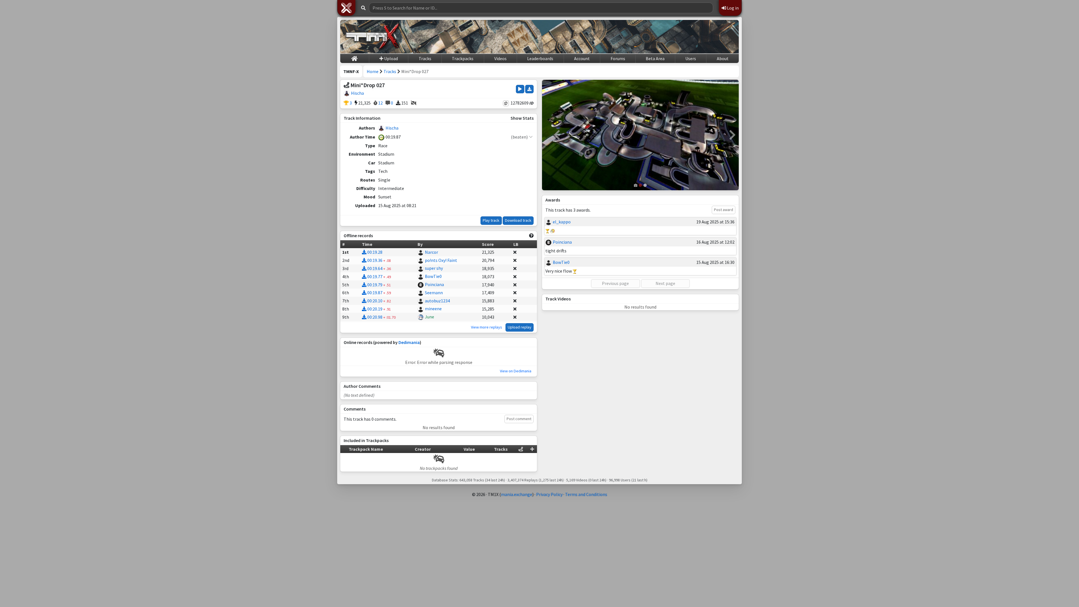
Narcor (431, 252)
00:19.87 (374, 292)
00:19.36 (374, 260)
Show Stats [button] (522, 118)
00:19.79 (374, 284)
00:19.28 (374, 252)
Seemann (434, 292)
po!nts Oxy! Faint (441, 260)
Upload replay (519, 327)
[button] (346, 8)
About (723, 58)
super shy (434, 268)
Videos (500, 58)
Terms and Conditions (586, 494)
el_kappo (562, 222)
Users (690, 58)
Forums (618, 58)
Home (372, 71)
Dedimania (409, 342)
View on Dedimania (515, 370)
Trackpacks (462, 58)
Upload (390, 58)
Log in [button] (732, 8)
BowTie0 (433, 276)
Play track (491, 220)
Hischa (357, 93)
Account (582, 58)
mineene (433, 308)
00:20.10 (374, 301)
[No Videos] (413, 102)
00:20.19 (374, 309)
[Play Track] (520, 89)
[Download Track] (529, 89)
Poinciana (434, 284)
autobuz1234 (437, 301)
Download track (518, 220)
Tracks (425, 58)
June (429, 317)
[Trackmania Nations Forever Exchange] (372, 36)
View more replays (486, 327)
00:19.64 (374, 268)
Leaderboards (540, 58)
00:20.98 (374, 317)
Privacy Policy (549, 494)
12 (380, 103)
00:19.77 (374, 276)
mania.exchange (516, 494)
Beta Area (655, 58)
